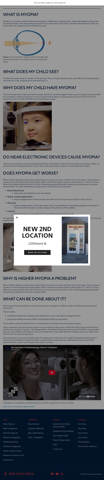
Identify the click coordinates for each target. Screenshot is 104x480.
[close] (17, 217)
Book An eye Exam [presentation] (37, 252)
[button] (17, 217)
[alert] (52, 2)
